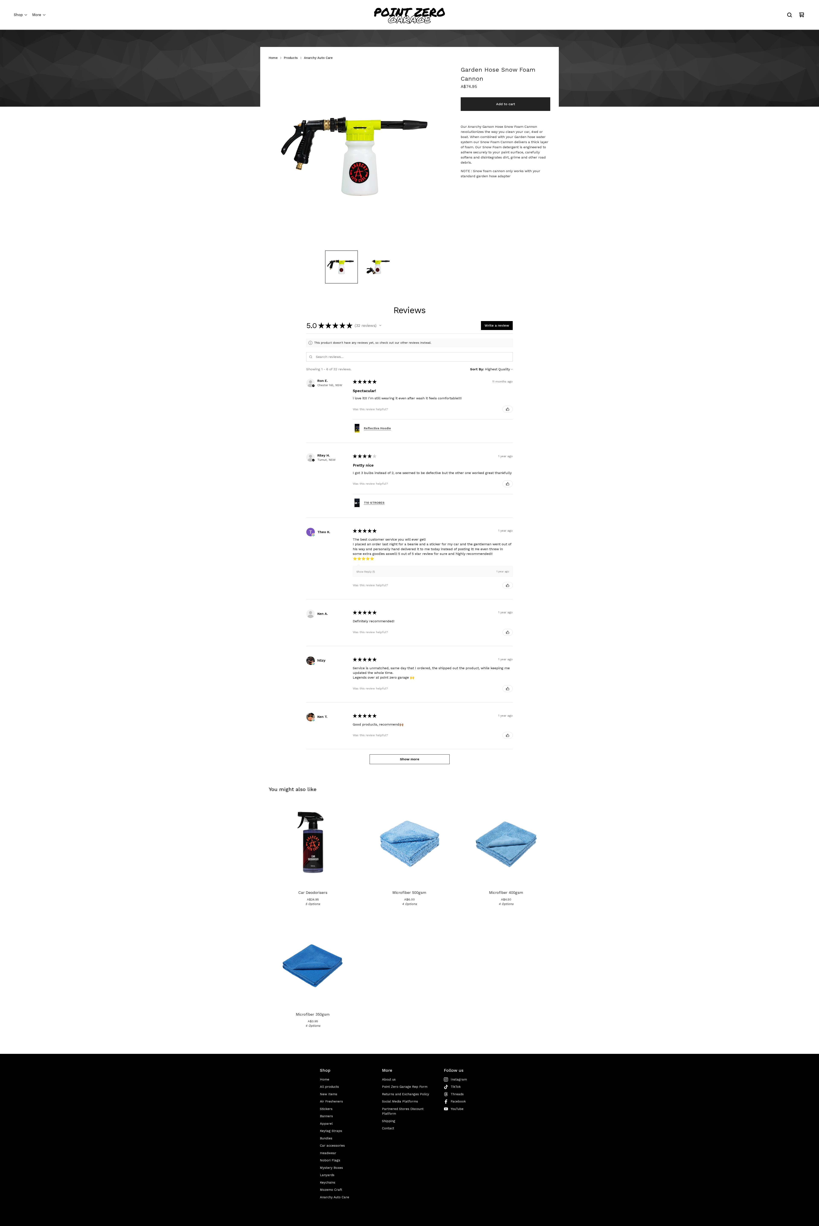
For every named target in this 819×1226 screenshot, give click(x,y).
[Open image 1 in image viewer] (359, 156)
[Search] (789, 15)
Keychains (327, 1182)
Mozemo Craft (331, 1190)
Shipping (388, 1121)
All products (329, 1087)
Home (273, 58)
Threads (457, 1094)
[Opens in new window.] (313, 535)
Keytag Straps (331, 1131)
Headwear (328, 1153)
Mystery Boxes (331, 1168)
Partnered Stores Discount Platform (403, 1111)
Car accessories (332, 1145)
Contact (388, 1128)
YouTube (457, 1109)
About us (389, 1079)
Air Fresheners (331, 1101)
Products (291, 58)
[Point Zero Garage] (409, 14)
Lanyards (327, 1175)
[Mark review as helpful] (507, 409)
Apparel (326, 1124)
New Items (328, 1094)
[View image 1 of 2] (341, 266)
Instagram (459, 1079)
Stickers (326, 1109)
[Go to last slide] (274, 156)
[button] (380, 325)
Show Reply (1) (365, 571)
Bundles (326, 1138)
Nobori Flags (330, 1160)
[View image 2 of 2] (377, 266)
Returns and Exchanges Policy (405, 1094)
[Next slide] (444, 156)
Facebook (458, 1101)
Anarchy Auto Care (318, 58)
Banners (326, 1116)
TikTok (456, 1087)
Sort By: (477, 369)
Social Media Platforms (400, 1101)
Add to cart (505, 104)
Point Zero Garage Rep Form (404, 1087)
